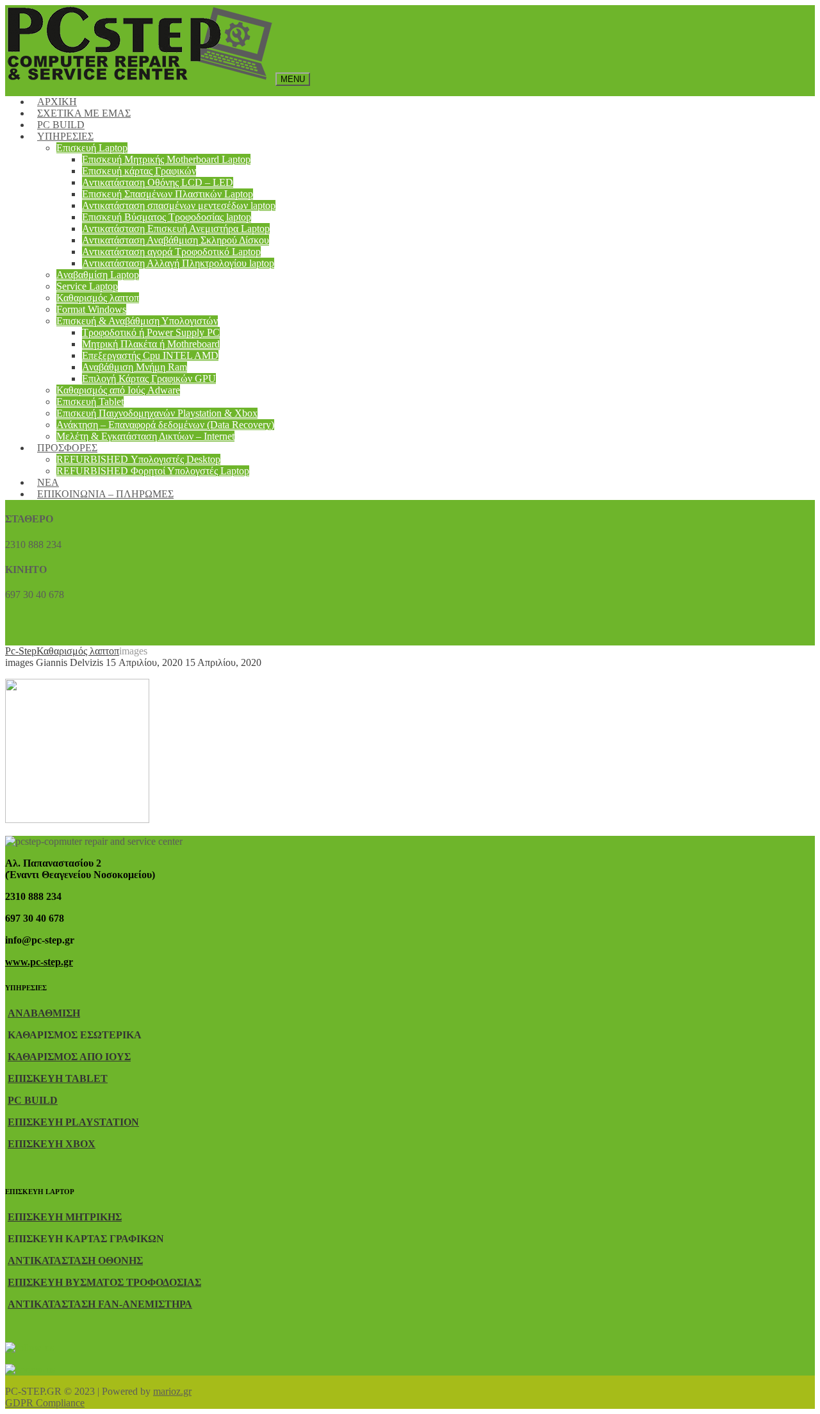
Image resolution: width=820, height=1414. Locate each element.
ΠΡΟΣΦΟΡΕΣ (67, 447)
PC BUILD (33, 1100)
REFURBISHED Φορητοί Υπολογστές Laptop (152, 470)
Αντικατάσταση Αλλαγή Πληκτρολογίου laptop (178, 263)
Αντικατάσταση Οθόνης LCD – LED (157, 182)
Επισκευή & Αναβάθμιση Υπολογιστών (137, 320)
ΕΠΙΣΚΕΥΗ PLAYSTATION (73, 1122)
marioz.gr (172, 1391)
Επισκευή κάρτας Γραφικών (139, 170)
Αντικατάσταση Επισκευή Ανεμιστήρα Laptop (176, 228)
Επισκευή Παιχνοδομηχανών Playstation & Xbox (157, 413)
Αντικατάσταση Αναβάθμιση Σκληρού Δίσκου (175, 240)
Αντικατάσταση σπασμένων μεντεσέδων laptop (178, 205)
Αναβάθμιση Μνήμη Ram (134, 367)
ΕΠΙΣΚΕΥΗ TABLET (58, 1078)
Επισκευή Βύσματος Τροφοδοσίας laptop (166, 217)
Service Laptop (87, 286)
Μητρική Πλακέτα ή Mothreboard (151, 343)
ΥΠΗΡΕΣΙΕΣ (65, 136)
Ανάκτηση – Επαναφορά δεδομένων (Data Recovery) (165, 424)
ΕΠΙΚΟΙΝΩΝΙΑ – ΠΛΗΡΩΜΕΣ (105, 493)
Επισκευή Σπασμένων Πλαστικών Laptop (167, 193)
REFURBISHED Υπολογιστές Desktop (138, 459)
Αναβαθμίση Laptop (97, 274)
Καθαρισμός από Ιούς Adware (118, 390)
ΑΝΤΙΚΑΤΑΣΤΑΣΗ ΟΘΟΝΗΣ (75, 1260)
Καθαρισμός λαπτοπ (97, 297)
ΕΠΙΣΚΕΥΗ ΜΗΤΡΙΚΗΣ (65, 1216)
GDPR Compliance (45, 1402)
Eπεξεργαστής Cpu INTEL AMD (150, 355)
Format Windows (91, 309)
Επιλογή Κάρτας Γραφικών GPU (149, 378)
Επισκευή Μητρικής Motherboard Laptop (166, 159)
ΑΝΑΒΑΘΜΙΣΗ (44, 1013)
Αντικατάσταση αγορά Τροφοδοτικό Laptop (171, 251)
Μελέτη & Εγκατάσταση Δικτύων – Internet (145, 436)
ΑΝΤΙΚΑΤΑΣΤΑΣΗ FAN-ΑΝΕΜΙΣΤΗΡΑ (100, 1304)
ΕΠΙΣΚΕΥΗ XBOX (51, 1143)
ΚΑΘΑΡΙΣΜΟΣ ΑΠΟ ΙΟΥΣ (69, 1056)
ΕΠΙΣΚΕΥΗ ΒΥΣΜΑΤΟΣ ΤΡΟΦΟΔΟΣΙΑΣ (104, 1282)
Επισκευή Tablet (90, 401)
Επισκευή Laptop (91, 147)
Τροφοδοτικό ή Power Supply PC (151, 332)
